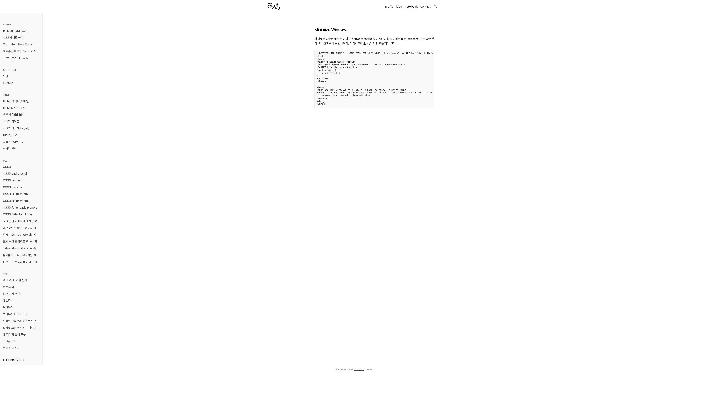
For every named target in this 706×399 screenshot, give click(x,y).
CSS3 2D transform (16, 194)
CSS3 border (11, 180)
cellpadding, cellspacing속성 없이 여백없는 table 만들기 (22, 248)
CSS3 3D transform (16, 201)
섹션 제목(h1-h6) (13, 114)
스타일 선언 (10, 148)
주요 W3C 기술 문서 (15, 280)
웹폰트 (7, 300)
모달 (5, 76)
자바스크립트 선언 (13, 142)
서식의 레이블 (11, 121)
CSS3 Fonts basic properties (22, 207)
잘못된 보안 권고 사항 (15, 58)
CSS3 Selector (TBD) (17, 214)
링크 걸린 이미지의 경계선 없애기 (22, 221)
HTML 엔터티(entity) (16, 101)
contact (425, 6)
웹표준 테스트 (11, 348)
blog (399, 6)
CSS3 (7, 167)
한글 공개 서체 (11, 294)
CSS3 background (15, 173)
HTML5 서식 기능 (14, 108)
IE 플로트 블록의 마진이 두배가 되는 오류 (22, 262)
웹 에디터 (8, 287)
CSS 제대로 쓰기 (13, 37)
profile (389, 6)
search (435, 6)
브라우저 (8, 307)
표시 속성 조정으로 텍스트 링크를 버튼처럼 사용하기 (22, 241)
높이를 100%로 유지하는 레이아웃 (22, 255)
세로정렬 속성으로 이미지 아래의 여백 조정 (22, 228)
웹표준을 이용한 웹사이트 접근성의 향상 (22, 51)
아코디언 (8, 83)
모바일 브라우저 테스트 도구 (19, 321)
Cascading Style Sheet (18, 44)
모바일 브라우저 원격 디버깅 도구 (22, 328)
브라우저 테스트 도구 (15, 314)
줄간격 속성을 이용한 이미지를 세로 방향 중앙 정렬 (22, 235)
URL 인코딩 (10, 135)
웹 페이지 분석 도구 (14, 334)
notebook (411, 6)
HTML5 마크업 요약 (15, 31)
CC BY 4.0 (359, 369)
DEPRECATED (15, 360)
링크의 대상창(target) (16, 128)
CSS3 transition (13, 187)
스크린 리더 (10, 341)
